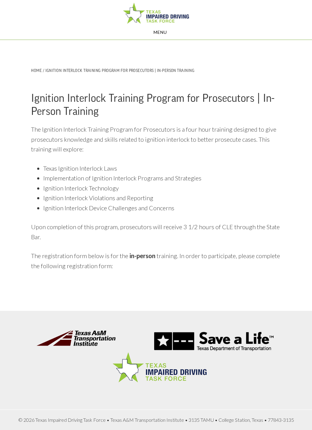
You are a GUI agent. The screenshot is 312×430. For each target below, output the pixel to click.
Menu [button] (160, 32)
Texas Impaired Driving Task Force (156, 13)
